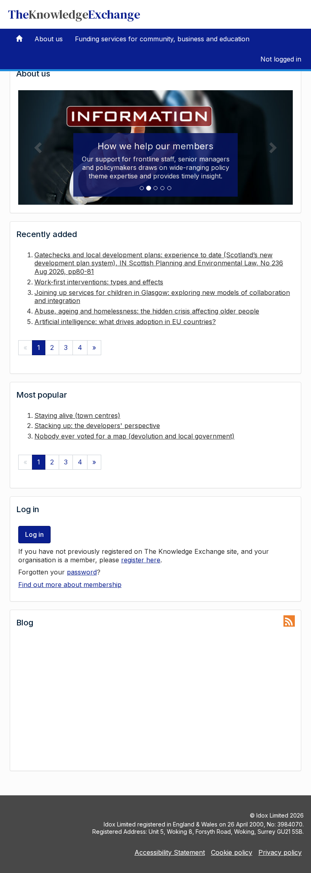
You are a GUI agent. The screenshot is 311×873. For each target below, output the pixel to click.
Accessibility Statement (169, 852)
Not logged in (280, 59)
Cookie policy (231, 852)
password (82, 572)
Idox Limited (272, 815)
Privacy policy (280, 852)
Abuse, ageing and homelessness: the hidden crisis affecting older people (146, 311)
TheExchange (74, 14)
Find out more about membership (69, 585)
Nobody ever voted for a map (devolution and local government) (134, 436)
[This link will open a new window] (289, 621)
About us (48, 39)
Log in (34, 534)
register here (140, 560)
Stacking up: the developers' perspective (97, 426)
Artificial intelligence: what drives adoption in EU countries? (125, 322)
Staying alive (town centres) (77, 415)
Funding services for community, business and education (162, 39)
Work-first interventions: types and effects (98, 282)
